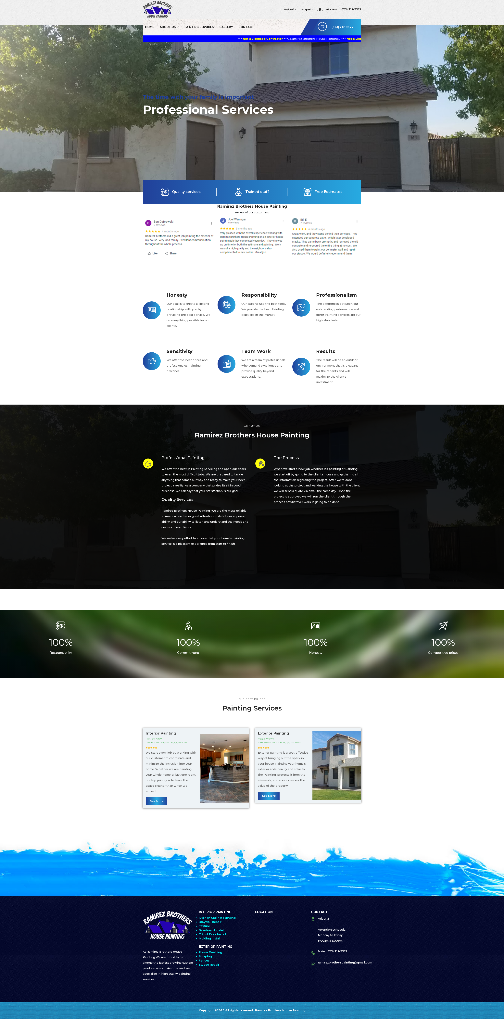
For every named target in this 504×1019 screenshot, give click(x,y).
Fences (204, 960)
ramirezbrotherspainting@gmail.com (310, 9)
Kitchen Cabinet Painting (217, 918)
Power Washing (210, 952)
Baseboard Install (211, 930)
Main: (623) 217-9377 (332, 951)
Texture (204, 926)
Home (149, 27)
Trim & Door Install (212, 934)
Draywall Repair (210, 922)
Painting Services (199, 27)
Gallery (226, 27)
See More (156, 801)
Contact (246, 27)
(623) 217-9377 (350, 9)
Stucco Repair (209, 964)
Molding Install (209, 938)
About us (168, 27)
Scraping (205, 956)
